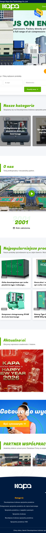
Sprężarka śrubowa (19, 514)
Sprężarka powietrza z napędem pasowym (18, 131)
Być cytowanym (13, 423)
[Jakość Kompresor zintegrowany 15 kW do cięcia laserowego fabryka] (15, 300)
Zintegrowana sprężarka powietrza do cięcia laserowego (19, 506)
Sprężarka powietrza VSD (19, 522)
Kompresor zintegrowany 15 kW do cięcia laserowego (15, 315)
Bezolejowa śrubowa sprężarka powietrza (19, 518)
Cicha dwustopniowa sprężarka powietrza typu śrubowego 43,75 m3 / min (15, 283)
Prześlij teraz (31, 89)
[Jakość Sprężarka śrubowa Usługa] (23, 48)
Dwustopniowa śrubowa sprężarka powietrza (19, 502)
